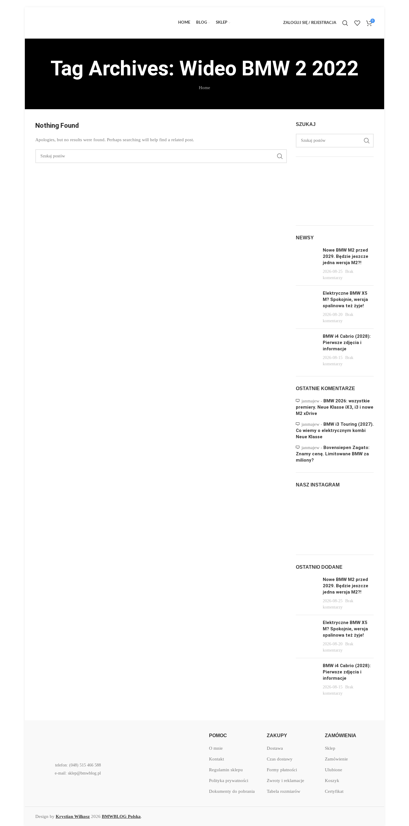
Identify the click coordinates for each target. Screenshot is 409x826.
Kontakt (216, 759)
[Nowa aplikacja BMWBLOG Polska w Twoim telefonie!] (152, 741)
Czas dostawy (280, 759)
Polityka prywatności (228, 780)
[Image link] (74, 741)
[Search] (345, 23)
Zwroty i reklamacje (285, 780)
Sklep (330, 748)
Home (204, 87)
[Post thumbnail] (307, 264)
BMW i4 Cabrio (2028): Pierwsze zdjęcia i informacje (347, 343)
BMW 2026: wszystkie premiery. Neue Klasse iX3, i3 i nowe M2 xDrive (334, 407)
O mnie (216, 748)
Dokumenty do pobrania (232, 791)
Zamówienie (336, 759)
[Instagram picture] (308, 507)
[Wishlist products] (357, 23)
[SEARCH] (280, 156)
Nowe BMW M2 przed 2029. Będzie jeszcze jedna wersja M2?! (345, 256)
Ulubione (333, 769)
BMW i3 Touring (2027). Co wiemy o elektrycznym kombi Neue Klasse (335, 430)
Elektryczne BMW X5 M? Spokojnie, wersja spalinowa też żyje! (345, 299)
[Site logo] (80, 22)
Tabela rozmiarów (283, 791)
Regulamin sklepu (226, 769)
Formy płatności (282, 769)
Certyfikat (334, 791)
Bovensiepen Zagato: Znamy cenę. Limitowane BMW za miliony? (332, 454)
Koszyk (332, 780)
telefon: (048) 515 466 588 (78, 765)
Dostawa (275, 748)
